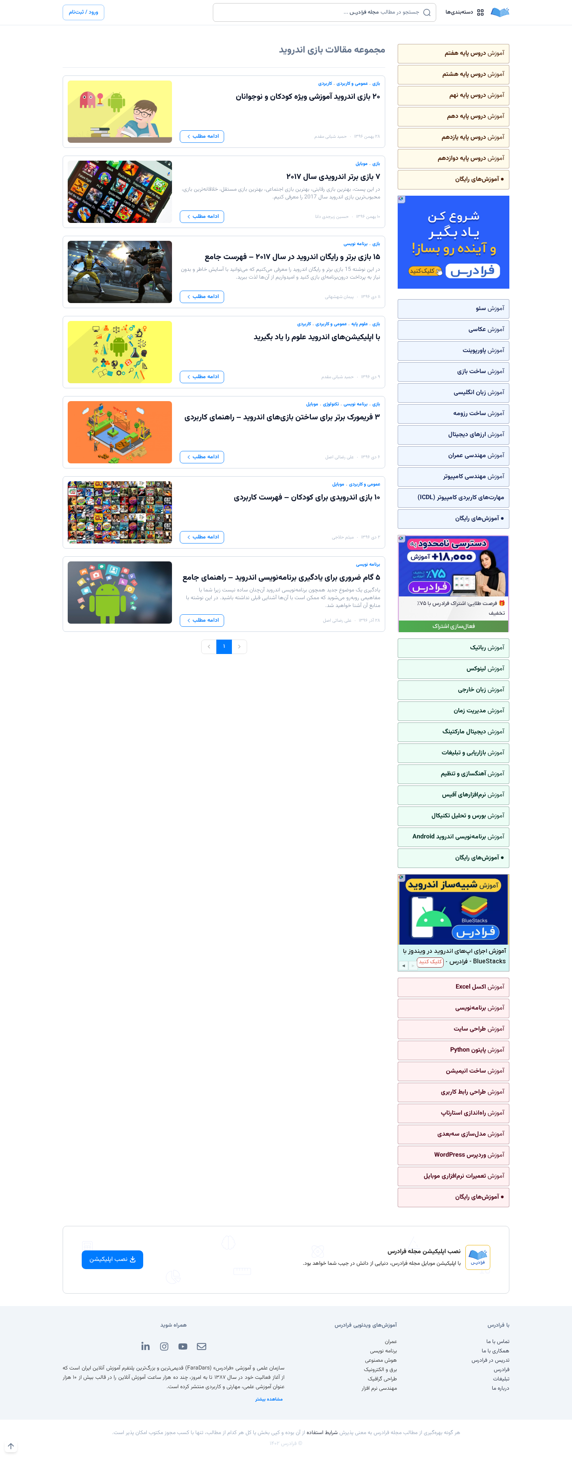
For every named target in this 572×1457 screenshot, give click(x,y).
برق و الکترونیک (380, 1370)
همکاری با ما (495, 1351)
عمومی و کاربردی (352, 83)
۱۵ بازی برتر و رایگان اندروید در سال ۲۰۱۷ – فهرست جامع (292, 257)
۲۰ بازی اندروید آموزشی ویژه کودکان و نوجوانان (308, 97)
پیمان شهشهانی (339, 297)
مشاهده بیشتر (269, 1399)
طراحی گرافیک (382, 1379)
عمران (391, 1342)
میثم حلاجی (343, 537)
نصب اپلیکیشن (108, 1259)
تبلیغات (501, 1379)
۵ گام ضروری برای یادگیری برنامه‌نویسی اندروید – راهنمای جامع (281, 578)
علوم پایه (359, 324)
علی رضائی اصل (339, 457)
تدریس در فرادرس (490, 1360)
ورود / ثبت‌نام (83, 12)
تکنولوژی (331, 404)
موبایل (362, 163)
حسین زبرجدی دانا (332, 217)
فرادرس (501, 1370)
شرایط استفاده (322, 1433)
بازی (376, 83)
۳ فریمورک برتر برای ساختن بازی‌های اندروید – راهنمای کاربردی (282, 417)
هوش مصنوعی (381, 1360)
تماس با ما (497, 1342)
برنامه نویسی (356, 243)
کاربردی (325, 83)
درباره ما (500, 1388)
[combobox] (319, 12)
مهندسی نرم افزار (379, 1388)
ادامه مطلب (206, 136)
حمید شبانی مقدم (330, 136)
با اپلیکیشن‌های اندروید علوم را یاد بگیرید (317, 337)
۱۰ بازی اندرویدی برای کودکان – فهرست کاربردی (307, 497)
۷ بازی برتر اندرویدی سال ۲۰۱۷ (333, 177)
